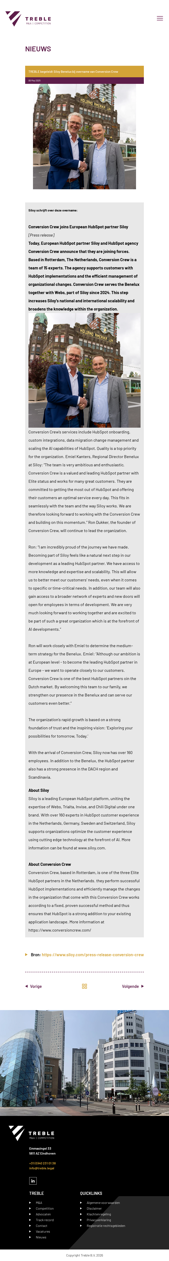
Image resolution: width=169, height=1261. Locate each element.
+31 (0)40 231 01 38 (42, 1163)
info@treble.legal (41, 1168)
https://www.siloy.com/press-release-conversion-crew (93, 954)
